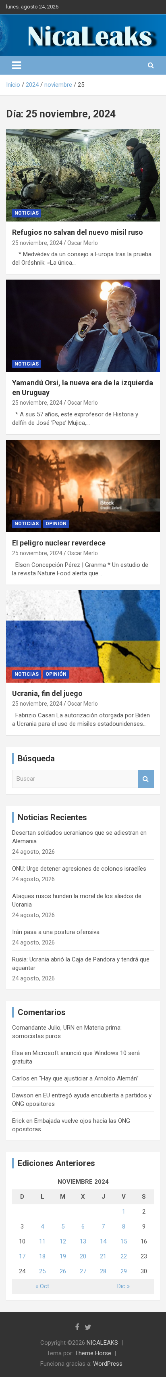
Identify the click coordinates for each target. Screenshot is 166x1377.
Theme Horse (93, 1353)
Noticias (27, 213)
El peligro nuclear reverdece (59, 543)
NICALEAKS (102, 1342)
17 (22, 1256)
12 (63, 1241)
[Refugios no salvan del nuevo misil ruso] (83, 175)
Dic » (123, 1286)
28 (103, 1271)
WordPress (107, 1363)
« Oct (42, 1286)
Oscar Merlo (82, 243)
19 (63, 1256)
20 (83, 1256)
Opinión (56, 524)
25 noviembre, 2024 (37, 243)
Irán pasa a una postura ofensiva (56, 932)
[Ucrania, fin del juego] (83, 636)
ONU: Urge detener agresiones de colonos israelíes (79, 868)
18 (42, 1256)
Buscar (146, 779)
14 (103, 1241)
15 (123, 1241)
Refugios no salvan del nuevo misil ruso (77, 232)
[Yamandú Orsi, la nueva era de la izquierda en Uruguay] (83, 325)
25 (42, 1271)
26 (63, 1271)
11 (42, 1241)
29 (123, 1271)
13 (83, 1241)
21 (103, 1256)
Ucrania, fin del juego (47, 693)
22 (123, 1256)
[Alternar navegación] (16, 65)
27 (83, 1271)
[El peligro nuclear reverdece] (83, 486)
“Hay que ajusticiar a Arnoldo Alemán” (89, 1078)
